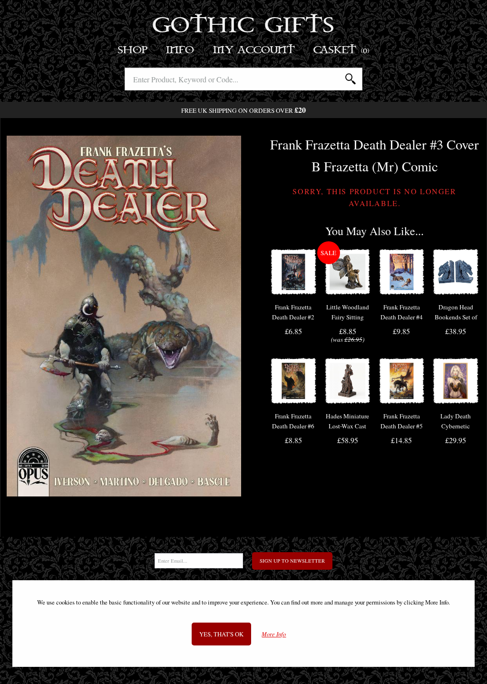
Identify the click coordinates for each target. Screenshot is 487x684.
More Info (274, 634)
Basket (342, 50)
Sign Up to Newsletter (292, 560)
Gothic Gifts (244, 26)
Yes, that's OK (221, 634)
